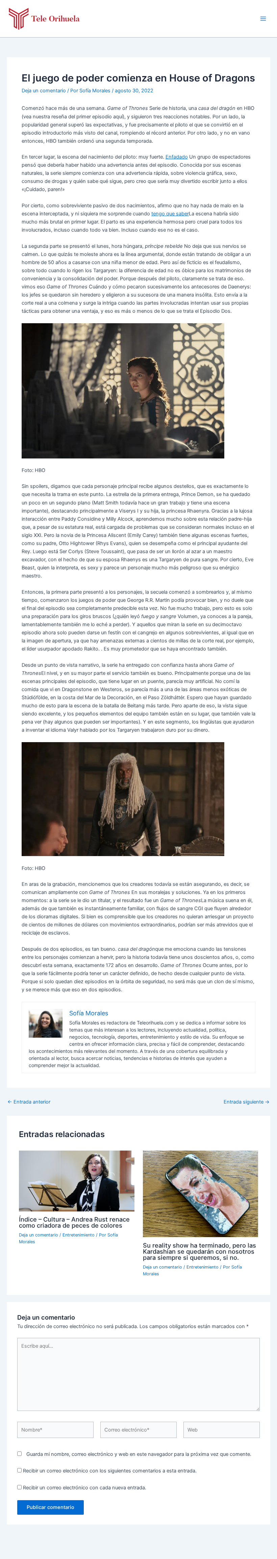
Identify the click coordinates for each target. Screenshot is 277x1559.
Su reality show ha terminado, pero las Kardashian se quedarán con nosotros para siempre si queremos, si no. (199, 1251)
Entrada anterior (28, 1102)
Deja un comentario (44, 91)
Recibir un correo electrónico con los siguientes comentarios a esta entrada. (110, 1471)
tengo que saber (170, 214)
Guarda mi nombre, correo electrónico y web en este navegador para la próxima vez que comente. (138, 1454)
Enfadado (177, 157)
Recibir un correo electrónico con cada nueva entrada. (84, 1488)
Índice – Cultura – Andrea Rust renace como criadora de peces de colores (74, 1222)
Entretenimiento (78, 1234)
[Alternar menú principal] (263, 18)
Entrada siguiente (247, 1102)
